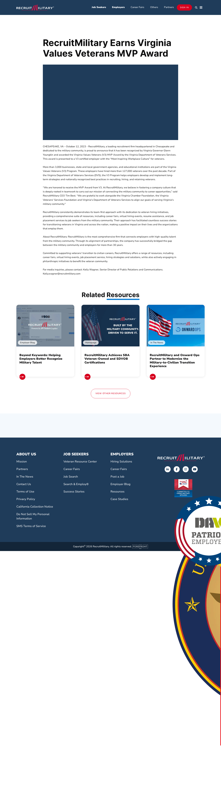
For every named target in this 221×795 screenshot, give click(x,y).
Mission (21, 462)
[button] (196, 8)
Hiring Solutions (121, 462)
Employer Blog (120, 484)
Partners (169, 7)
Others (154, 7)
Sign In (184, 7)
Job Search (70, 477)
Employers (118, 7)
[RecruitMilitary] (35, 7)
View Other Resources (110, 393)
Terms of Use (25, 492)
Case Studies (119, 499)
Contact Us (23, 484)
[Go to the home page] (181, 457)
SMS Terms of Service (31, 526)
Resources (117, 492)
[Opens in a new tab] (168, 469)
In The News (24, 477)
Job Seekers (99, 7)
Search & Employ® (76, 484)
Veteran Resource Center (80, 462)
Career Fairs (137, 7)
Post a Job (117, 477)
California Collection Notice (34, 507)
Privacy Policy (25, 499)
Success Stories (73, 492)
